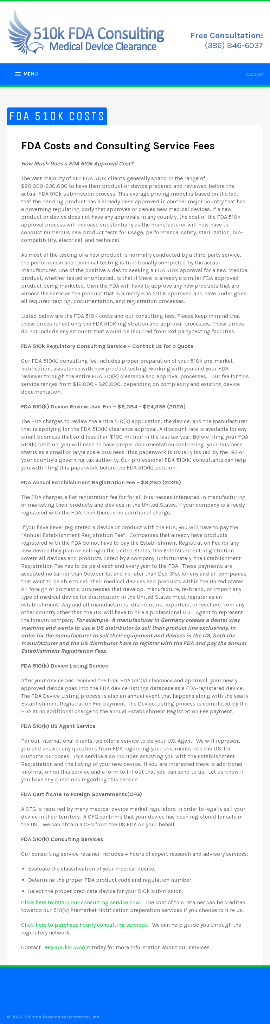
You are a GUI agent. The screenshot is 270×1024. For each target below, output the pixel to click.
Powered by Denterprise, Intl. (71, 1016)
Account (254, 74)
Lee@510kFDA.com (66, 947)
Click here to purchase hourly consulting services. (84, 924)
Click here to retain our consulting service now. (81, 902)
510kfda (33, 1016)
